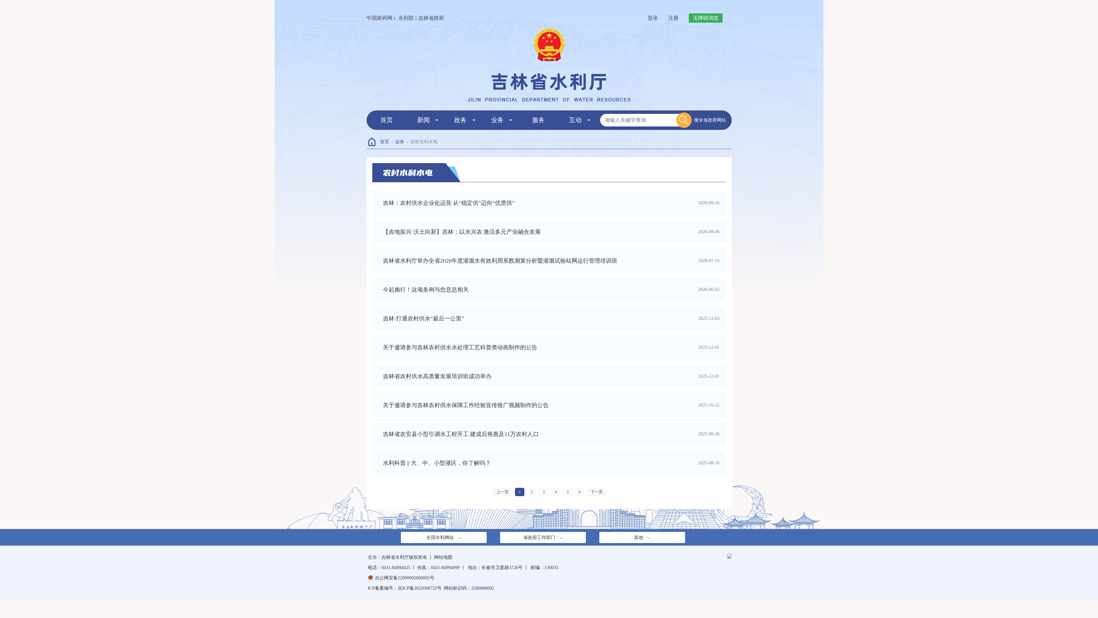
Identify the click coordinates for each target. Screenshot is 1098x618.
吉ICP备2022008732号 (419, 588)
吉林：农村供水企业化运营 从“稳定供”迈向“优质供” (449, 203)
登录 (653, 18)
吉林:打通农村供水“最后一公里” (423, 318)
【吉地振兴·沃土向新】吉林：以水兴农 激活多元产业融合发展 (462, 232)
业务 (497, 120)
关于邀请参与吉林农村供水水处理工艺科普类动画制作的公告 (460, 347)
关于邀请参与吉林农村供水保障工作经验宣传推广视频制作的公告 (466, 405)
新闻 (423, 120)
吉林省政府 (431, 18)
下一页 (597, 492)
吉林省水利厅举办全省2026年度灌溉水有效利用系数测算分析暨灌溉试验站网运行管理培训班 (500, 261)
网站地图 (443, 557)
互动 (575, 120)
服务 (538, 120)
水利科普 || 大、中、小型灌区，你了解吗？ (437, 463)
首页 (386, 120)
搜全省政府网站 (710, 120)
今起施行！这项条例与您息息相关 (426, 289)
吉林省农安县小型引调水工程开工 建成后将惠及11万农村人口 (461, 434)
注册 (673, 18)
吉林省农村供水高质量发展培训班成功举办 (437, 376)
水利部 (405, 18)
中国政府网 (379, 18)
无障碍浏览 (706, 18)
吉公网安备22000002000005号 (404, 577)
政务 (460, 120)
